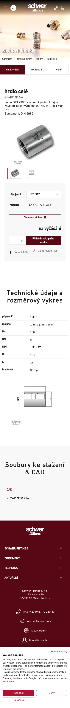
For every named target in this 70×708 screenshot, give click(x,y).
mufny (39, 59)
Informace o (37, 69)
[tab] (14, 173)
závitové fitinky (24, 59)
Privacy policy (59, 651)
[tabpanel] (35, 142)
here (11, 681)
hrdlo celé (52, 59)
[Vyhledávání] (13, 8)
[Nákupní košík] (64, 8)
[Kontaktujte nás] (55, 8)
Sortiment (7, 59)
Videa (59, 69)
